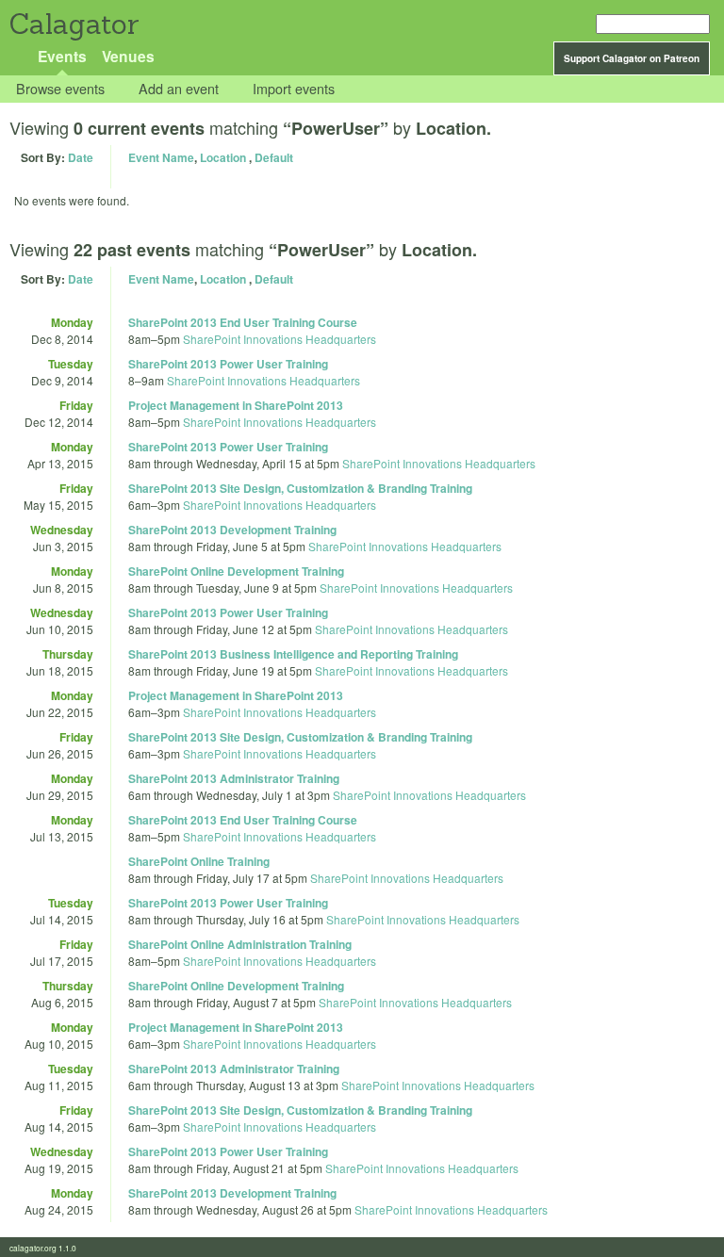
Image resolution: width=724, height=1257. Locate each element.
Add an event (179, 89)
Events (62, 56)
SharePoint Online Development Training (236, 571)
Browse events (60, 89)
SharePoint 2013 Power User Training (228, 363)
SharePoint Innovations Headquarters (279, 339)
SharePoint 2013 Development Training (232, 529)
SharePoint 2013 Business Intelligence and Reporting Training (293, 653)
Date (80, 157)
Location (223, 157)
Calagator (73, 24)
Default (274, 157)
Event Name (161, 157)
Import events (294, 89)
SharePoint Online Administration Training (240, 944)
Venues (128, 56)
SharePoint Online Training (199, 861)
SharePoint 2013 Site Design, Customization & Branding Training (300, 488)
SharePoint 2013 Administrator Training (233, 778)
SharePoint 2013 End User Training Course (242, 322)
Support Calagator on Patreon (631, 58)
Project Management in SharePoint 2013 (235, 405)
